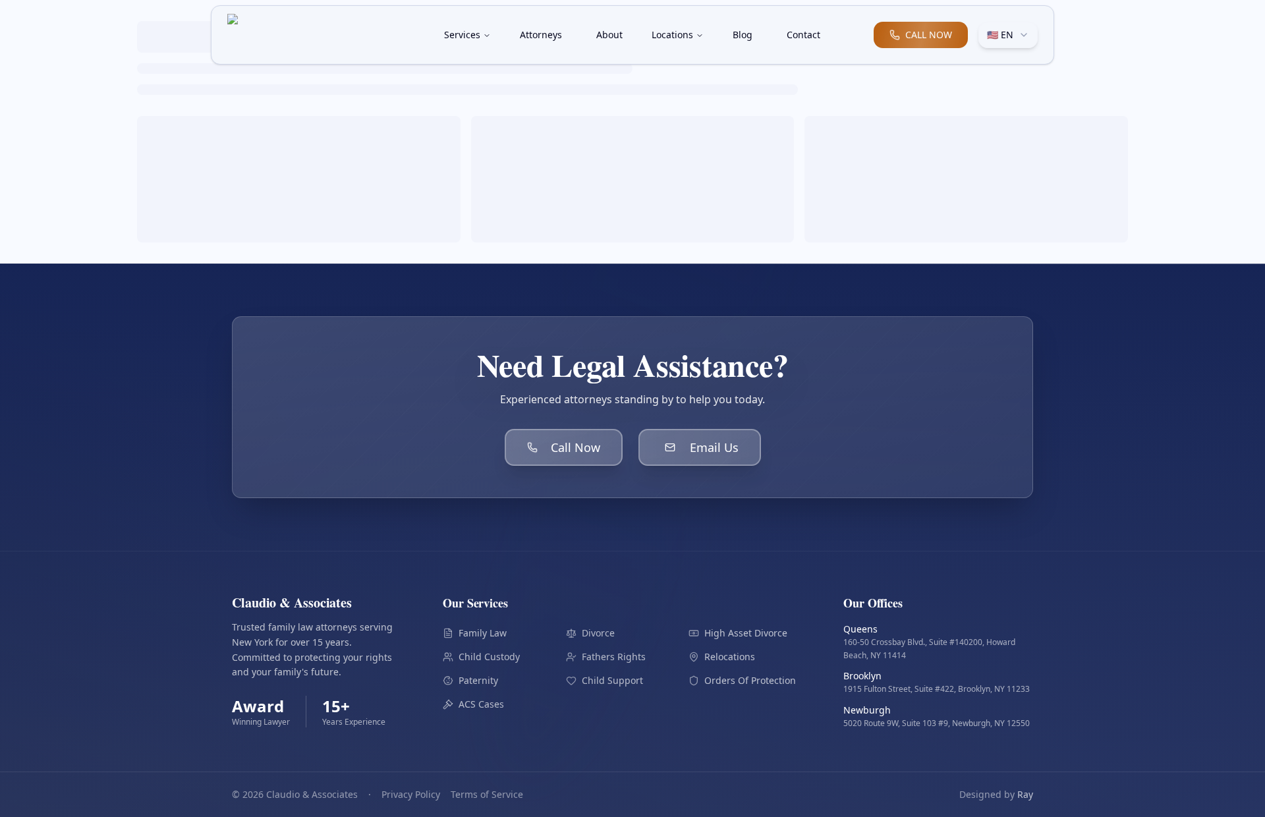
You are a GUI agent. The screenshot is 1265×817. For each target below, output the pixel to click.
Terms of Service (487, 794)
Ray (1025, 794)
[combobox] (1008, 35)
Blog (742, 34)
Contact (803, 34)
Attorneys (541, 34)
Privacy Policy (410, 794)
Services (462, 34)
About (609, 34)
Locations (672, 34)
